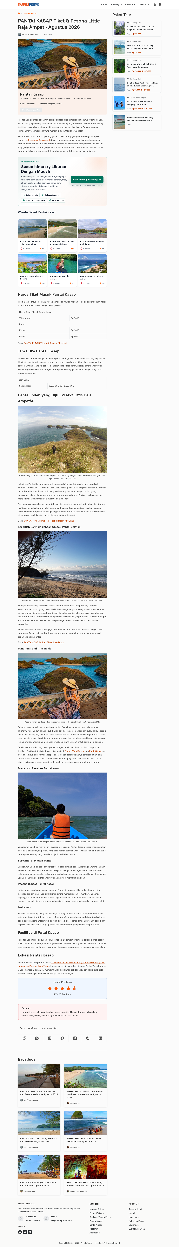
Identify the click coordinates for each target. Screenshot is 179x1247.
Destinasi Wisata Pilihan (100, 1217)
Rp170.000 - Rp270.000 (141, 71)
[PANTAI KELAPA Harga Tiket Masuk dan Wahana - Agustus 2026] (39, 1167)
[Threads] (49, 1038)
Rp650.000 (136, 34)
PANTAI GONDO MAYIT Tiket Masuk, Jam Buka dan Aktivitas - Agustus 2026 (85, 1094)
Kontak (132, 1213)
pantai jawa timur (28, 1028)
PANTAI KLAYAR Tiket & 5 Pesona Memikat (45, 343)
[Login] (160, 4)
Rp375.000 (136, 52)
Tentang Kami (135, 1209)
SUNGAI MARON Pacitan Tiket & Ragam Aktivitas (49, 520)
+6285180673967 (33, 1220)
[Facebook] (62, 1038)
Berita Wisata (96, 1225)
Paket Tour (130, 4)
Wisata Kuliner (96, 1221)
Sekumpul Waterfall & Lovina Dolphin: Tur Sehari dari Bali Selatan (140, 29)
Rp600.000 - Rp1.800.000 (142, 108)
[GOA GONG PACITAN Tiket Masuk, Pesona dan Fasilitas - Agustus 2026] (85, 1167)
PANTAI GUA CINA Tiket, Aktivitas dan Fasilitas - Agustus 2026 (84, 1140)
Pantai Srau (95, 751)
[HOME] (19, 13)
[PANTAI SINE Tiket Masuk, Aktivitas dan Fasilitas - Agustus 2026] (39, 1123)
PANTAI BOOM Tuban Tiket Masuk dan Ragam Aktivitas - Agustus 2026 (39, 1093)
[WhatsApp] (37, 1038)
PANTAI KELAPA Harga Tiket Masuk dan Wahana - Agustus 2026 (38, 1184)
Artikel (143, 4)
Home (104, 4)
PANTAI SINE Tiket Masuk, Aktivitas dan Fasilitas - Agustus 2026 (38, 1140)
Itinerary (114, 4)
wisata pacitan (49, 1028)
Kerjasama (134, 1217)
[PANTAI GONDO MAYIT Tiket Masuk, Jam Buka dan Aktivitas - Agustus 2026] (85, 1076)
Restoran (94, 1228)
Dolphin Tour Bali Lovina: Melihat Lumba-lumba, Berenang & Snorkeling (142, 86)
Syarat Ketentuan (137, 1228)
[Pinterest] (87, 1038)
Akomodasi (95, 1232)
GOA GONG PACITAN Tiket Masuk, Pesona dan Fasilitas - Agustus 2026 (85, 1184)
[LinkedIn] (100, 1038)
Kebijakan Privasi (136, 1221)
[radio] (50, 988)
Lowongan (134, 1225)
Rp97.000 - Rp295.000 (141, 90)
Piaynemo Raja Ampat (39, 140)
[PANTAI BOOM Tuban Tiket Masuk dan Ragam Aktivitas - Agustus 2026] (39, 1076)
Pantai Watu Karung (74, 751)
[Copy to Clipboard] (24, 1038)
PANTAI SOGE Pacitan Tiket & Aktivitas (44, 642)
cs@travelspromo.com (61, 1220)
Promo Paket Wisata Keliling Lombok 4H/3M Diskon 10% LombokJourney (140, 120)
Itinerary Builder (97, 1209)
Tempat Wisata (97, 1213)
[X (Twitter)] (75, 1038)
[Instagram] (30, 1232)
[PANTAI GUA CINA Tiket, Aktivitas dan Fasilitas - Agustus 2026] (85, 1123)
